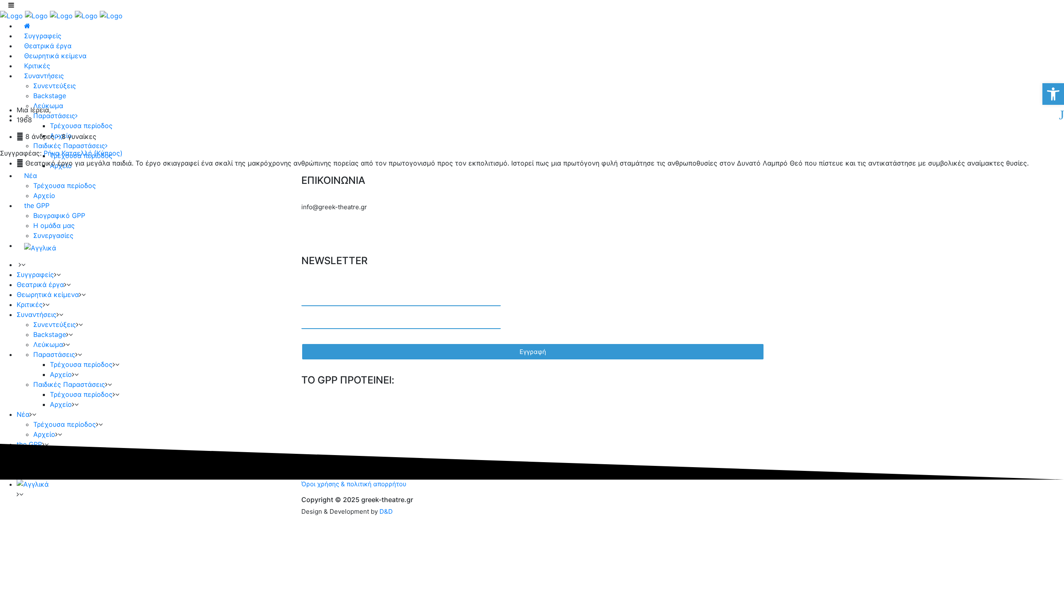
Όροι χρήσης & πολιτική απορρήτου (353, 484)
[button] (1053, 94)
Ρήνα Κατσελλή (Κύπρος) (82, 153)
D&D (386, 511)
